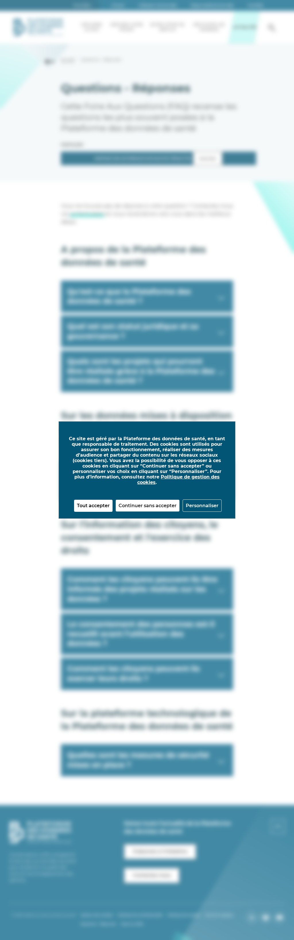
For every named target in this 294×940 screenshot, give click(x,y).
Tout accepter (93, 505)
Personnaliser (202, 505)
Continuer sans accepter (148, 505)
